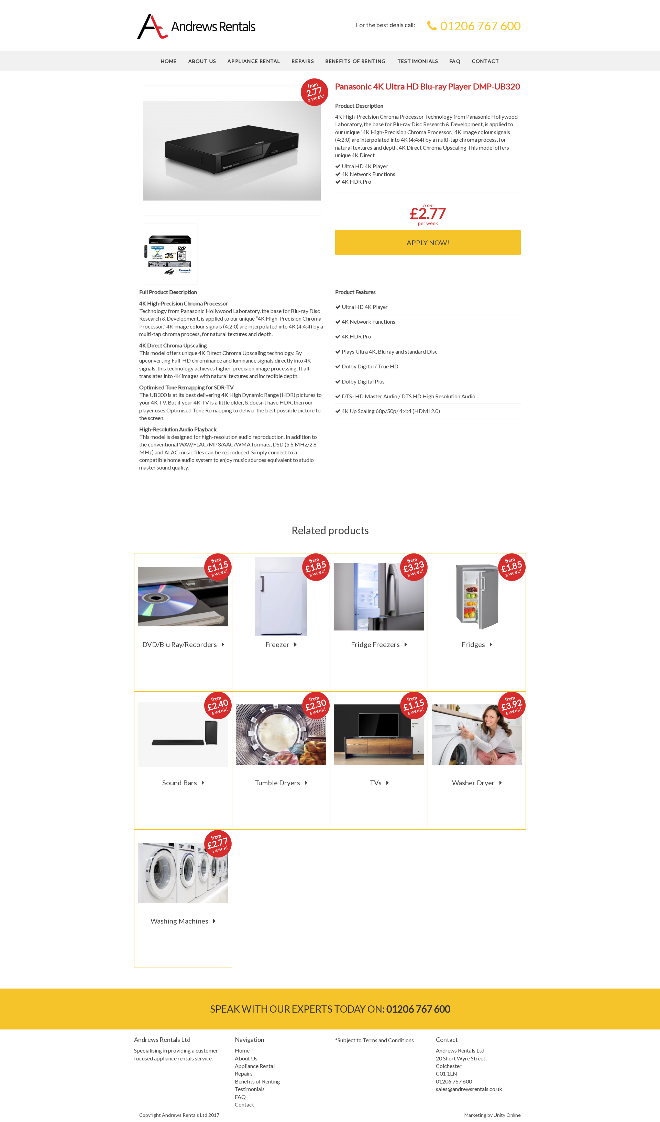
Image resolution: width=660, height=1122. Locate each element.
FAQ (455, 61)
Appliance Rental (254, 61)
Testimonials (417, 61)
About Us (202, 61)
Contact (485, 61)
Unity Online (507, 1115)
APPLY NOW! (428, 242)
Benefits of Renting (356, 61)
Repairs (303, 61)
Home (169, 61)
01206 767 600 (480, 25)
